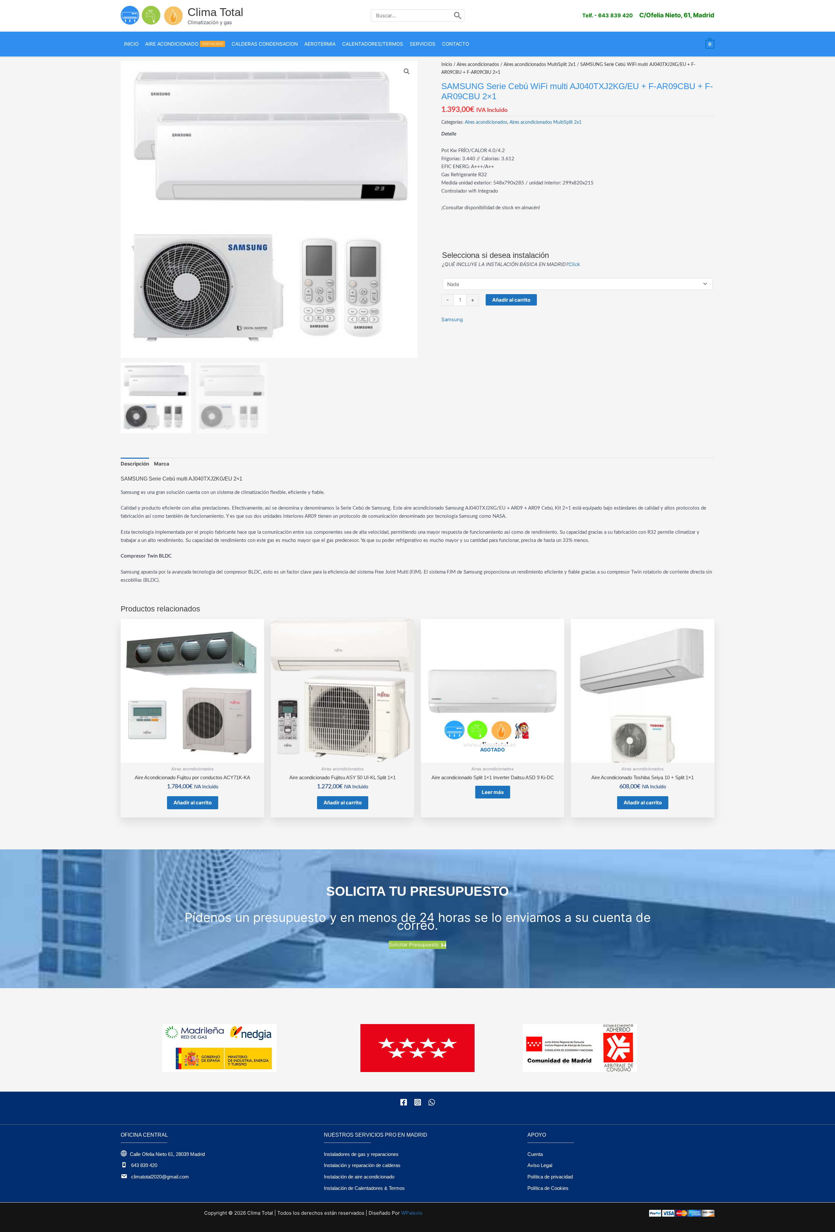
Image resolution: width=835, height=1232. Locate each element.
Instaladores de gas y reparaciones (361, 1154)
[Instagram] (417, 1102)
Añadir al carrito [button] (193, 802)
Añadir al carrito (511, 300)
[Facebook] (403, 1102)
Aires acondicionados (478, 64)
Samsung (452, 319)
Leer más (493, 792)
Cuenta (535, 1154)
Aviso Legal (539, 1165)
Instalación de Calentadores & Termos (364, 1188)
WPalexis (411, 1213)
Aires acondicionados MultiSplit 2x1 (540, 64)
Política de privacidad (550, 1176)
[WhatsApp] (431, 1102)
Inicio (446, 64)
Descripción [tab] (135, 464)
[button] (407, 71)
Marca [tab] (161, 464)
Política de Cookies (548, 1188)
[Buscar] (457, 15)
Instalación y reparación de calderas (362, 1165)
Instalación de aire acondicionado (359, 1176)
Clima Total (215, 12)
